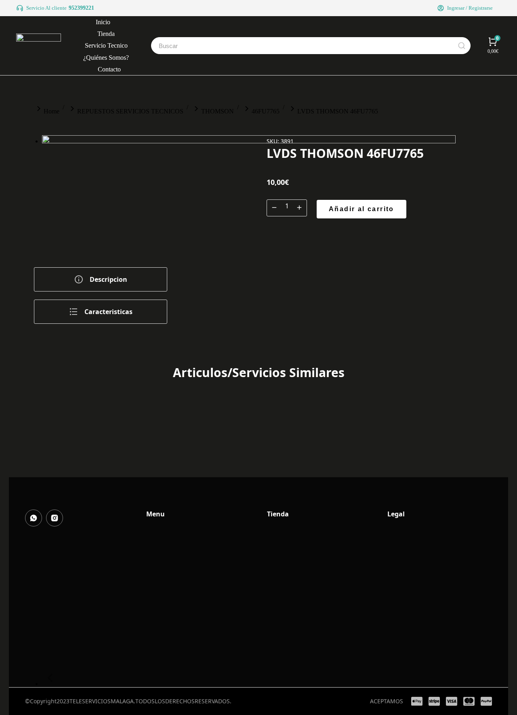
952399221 (81, 8)
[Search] (462, 45)
